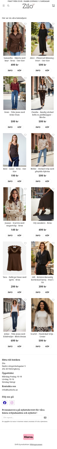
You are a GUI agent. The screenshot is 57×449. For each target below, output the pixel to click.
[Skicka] (45, 417)
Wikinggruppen (36, 444)
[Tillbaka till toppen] (49, 443)
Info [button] (10, 70)
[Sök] (8, 5)
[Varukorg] (53, 5)
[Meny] (3, 5)
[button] (19, 70)
